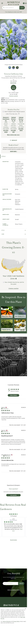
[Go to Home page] (13, 3)
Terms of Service (7, 621)
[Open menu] (2, 3)
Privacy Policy (16, 621)
